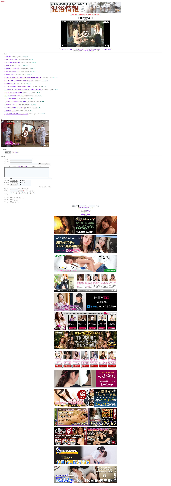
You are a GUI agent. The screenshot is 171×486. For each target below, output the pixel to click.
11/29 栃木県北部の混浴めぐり (14, 114)
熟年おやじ (15, 98)
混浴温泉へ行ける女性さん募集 (14, 108)
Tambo (88, 214)
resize (85, 213)
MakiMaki (87, 210)
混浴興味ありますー (11, 68)
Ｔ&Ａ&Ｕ (20, 92)
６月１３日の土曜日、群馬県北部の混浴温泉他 (18, 77)
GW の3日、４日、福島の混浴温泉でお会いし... (18, 89)
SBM (22, 166)
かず (24, 108)
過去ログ (82, 49)
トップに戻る (62, 49)
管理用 (110, 49)
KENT (82, 210)
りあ (18, 68)
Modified (83, 214)
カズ (16, 59)
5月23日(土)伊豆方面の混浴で (13, 86)
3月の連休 (8, 98)
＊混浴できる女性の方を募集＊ (14, 101)
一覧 (87, 51)
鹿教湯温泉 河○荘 (11, 105)
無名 (10, 56)
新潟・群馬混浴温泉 (11, 71)
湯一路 (88, 211)
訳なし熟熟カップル (36, 77)
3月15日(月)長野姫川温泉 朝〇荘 (14, 95)
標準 (84, 51)
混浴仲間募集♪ (9, 83)
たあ (19, 62)
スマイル (13, 74)
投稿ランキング (97, 49)
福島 (7, 56)
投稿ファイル (88, 49)
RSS (80, 51)
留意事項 (69, 49)
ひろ (18, 71)
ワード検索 (76, 49)
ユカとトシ (25, 114)
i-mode (19, 166)
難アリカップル (26, 86)
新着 (90, 51)
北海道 (7, 65)
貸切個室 (8, 74)
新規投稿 (104, 49)
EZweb (25, 166)
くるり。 (25, 101)
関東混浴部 (8, 111)
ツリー (93, 51)
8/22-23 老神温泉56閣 (11, 62)
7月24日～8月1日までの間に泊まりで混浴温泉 (18, 80)
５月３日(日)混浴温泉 (11, 92)
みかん (18, 105)
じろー (14, 111)
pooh (24, 95)
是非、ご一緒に (10, 59)
